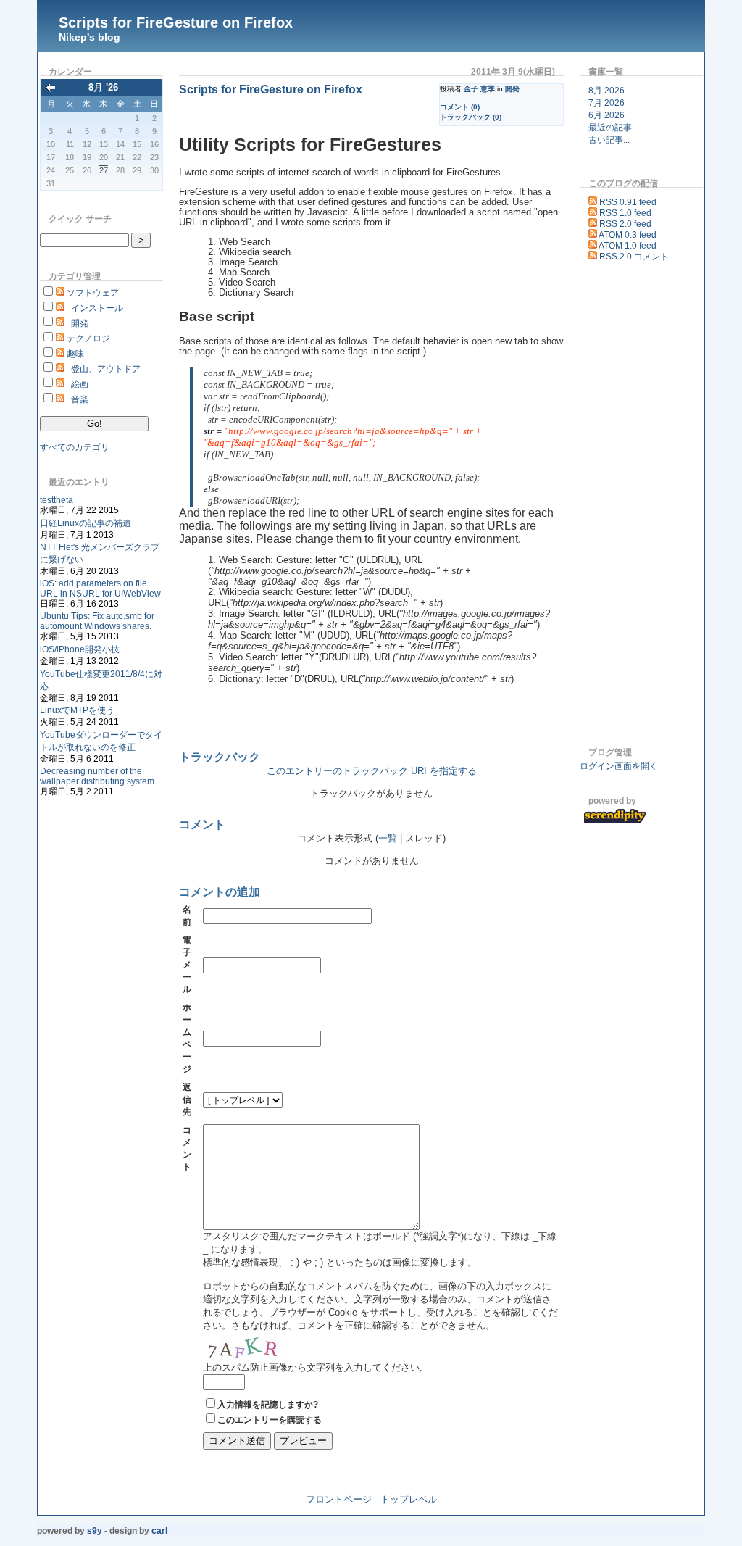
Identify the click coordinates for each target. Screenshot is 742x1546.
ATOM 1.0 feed (627, 246)
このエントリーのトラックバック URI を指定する (372, 771)
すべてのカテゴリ (74, 447)
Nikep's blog (89, 37)
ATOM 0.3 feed (627, 235)
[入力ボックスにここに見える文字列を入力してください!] (246, 1346)
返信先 (187, 1099)
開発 (79, 323)
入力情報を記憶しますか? (267, 1405)
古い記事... (609, 140)
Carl (159, 1531)
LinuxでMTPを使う (77, 710)
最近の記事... (613, 127)
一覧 (387, 839)
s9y (94, 1531)
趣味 (75, 354)
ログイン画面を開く (619, 766)
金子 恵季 (479, 89)
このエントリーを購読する (269, 1420)
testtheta (56, 500)
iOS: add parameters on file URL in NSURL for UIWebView (100, 588)
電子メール (187, 964)
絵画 (79, 384)
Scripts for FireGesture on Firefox (176, 22)
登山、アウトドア (106, 369)
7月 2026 (606, 103)
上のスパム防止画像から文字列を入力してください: (312, 1367)
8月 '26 (103, 87)
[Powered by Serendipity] (618, 820)
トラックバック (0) (470, 117)
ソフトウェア (93, 293)
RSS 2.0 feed (625, 224)
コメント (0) (460, 107)
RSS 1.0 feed (625, 213)
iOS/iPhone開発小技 (80, 649)
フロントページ (339, 1499)
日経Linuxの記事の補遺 (85, 523)
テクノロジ (88, 338)
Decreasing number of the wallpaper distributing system (97, 776)
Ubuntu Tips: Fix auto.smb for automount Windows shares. (97, 621)
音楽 (79, 399)
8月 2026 (606, 91)
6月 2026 (606, 115)
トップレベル (408, 1499)
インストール (97, 308)
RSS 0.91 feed (627, 202)
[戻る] (51, 88)
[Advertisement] (623, 506)
